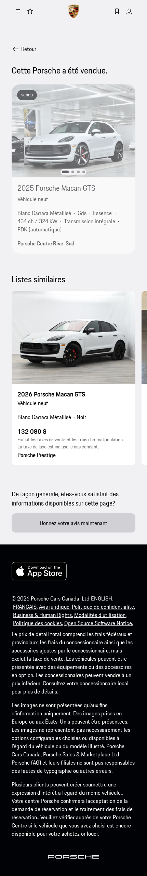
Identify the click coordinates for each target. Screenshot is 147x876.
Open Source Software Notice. (98, 623)
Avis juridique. (54, 607)
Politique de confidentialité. (103, 607)
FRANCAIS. (25, 607)
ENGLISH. (102, 598)
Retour (28, 49)
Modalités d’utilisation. (100, 615)
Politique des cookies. (38, 623)
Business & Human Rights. (43, 615)
